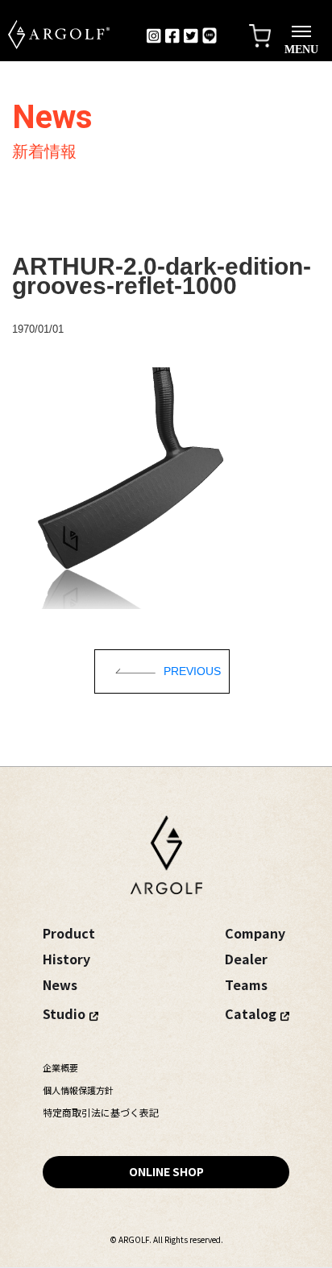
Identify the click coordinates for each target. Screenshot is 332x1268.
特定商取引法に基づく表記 (101, 1112)
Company (255, 933)
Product (69, 933)
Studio (64, 1013)
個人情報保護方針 (78, 1090)
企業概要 (60, 1067)
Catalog (250, 1013)
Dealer (246, 958)
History (66, 958)
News (60, 984)
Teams (246, 984)
